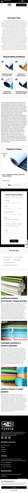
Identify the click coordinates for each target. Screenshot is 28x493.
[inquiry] (26, 241)
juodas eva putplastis (7, 257)
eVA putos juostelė (17, 259)
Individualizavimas (5, 445)
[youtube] (5, 437)
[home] (9, 4)
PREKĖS (3, 447)
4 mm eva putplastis (19, 257)
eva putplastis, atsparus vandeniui (10, 265)
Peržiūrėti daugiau (6, 180)
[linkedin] (9, 437)
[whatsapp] (26, 244)
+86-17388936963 (7, 462)
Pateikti (14, 241)
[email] (26, 247)
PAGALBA (3, 451)
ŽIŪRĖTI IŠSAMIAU (7, 66)
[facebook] (2, 437)
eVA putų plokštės (6, 259)
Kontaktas (3, 449)
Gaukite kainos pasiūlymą (21, 4)
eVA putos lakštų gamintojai (8, 262)
